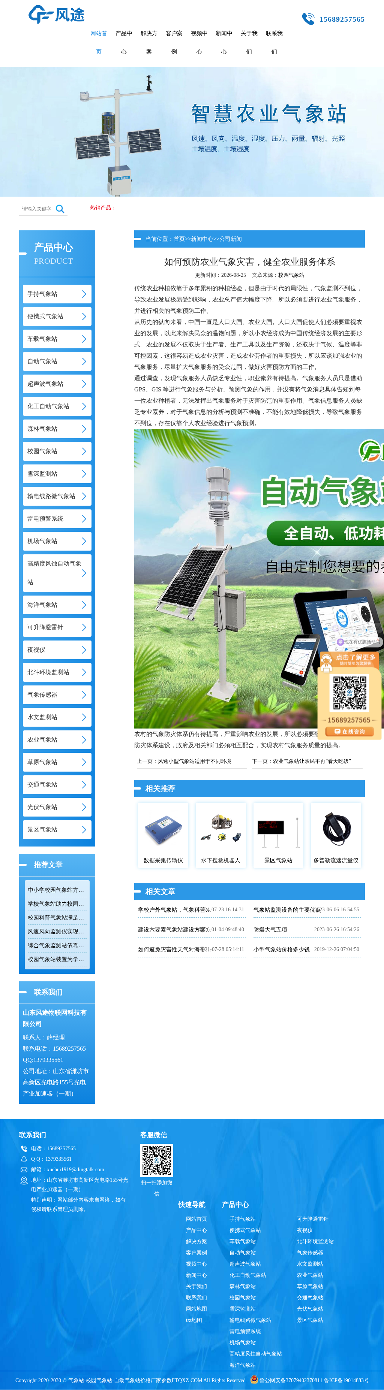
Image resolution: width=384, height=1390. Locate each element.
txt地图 (194, 1320)
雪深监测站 (243, 1309)
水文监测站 (310, 1264)
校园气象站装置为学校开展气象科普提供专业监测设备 (57, 959)
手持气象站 (243, 1219)
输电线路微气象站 (251, 1320)
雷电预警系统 (245, 1331)
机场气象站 (243, 1342)
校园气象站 (291, 275)
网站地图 (196, 1309)
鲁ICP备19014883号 (346, 1380)
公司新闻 (230, 239)
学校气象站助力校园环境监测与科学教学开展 (57, 904)
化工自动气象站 (248, 1275)
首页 (179, 239)
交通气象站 (310, 1297)
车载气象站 (243, 1241)
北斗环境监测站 (315, 1241)
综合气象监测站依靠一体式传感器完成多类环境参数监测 (57, 945)
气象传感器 (310, 1253)
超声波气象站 (245, 1264)
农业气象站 (310, 1275)
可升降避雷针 (312, 1219)
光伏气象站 (310, 1309)
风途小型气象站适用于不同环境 (194, 761)
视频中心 (199, 42)
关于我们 (249, 42)
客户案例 (174, 42)
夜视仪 (305, 1230)
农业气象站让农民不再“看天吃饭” (312, 761)
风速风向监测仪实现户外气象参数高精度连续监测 (57, 932)
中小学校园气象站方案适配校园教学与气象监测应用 (57, 890)
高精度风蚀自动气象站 (256, 1354)
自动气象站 (243, 1253)
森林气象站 (243, 1286)
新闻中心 (224, 42)
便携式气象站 (245, 1230)
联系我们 (274, 42)
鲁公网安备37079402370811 (291, 1380)
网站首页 (98, 42)
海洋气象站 (243, 1365)
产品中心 (124, 42)
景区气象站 (310, 1320)
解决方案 (149, 42)
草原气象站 (310, 1286)
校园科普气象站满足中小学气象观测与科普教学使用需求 (57, 918)
